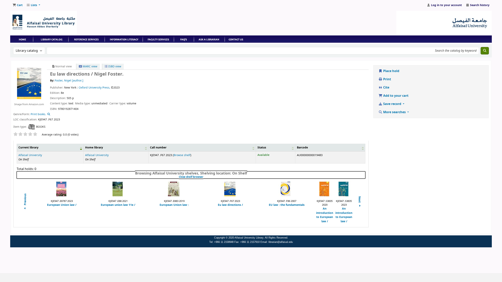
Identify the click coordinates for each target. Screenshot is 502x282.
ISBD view (114, 66)
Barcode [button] (302, 148)
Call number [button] (158, 148)
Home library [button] (94, 148)
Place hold (390, 71)
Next (359, 199)
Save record (392, 104)
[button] (17, 5)
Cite (385, 87)
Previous (25, 199)
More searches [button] (394, 112)
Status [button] (261, 148)
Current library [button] (28, 148)
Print (386, 79)
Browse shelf (182, 155)
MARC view (89, 66)
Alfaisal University (30, 155)
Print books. (38, 114)
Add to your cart (395, 95)
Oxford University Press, (94, 88)
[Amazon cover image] (29, 83)
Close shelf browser (204, 177)
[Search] (485, 50)
